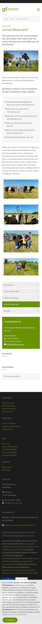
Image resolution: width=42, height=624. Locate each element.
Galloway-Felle (8, 429)
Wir (12, 19)
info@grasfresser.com (15, 344)
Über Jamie (6, 467)
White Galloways (8, 406)
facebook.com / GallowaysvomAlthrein (20, 525)
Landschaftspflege (11, 298)
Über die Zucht (8, 403)
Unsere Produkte (9, 423)
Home (6, 19)
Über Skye (6, 470)
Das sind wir (8, 285)
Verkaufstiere (7, 411)
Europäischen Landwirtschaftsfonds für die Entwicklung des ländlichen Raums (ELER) (20, 547)
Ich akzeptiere (10, 620)
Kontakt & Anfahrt (9, 455)
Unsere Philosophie (11, 291)
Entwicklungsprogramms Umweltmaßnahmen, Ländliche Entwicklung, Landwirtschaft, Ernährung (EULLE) (20, 561)
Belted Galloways (9, 408)
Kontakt (7, 311)
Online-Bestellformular (11, 426)
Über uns (5, 443)
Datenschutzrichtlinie (16, 614)
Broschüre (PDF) (13, 376)
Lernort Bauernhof (11, 304)
